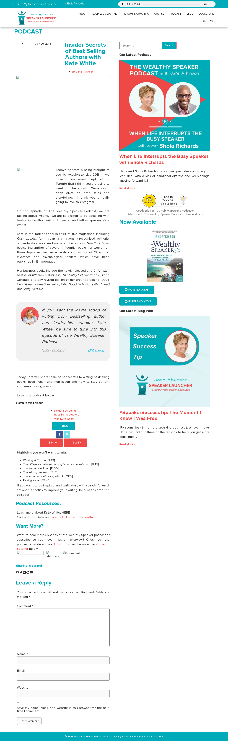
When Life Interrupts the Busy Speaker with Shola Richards (164, 159)
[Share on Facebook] (59, 434)
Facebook (57, 517)
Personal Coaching (136, 13)
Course (159, 13)
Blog (190, 13)
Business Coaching (105, 13)
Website (22, 687)
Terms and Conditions (151, 736)
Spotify (77, 442)
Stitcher (53, 442)
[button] (17, 573)
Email (22, 671)
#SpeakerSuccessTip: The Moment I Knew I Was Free (160, 415)
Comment (25, 606)
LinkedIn (86, 517)
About (83, 13)
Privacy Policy (121, 736)
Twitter (71, 517)
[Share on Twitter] (67, 434)
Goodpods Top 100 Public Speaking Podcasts (165, 210)
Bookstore (206, 13)
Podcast (175, 13)
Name (22, 654)
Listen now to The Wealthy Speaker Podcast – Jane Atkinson (164, 214)
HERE (58, 544)
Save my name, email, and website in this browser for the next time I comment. (63, 709)
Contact (209, 20)
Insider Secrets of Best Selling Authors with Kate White (66, 415)
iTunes (101, 544)
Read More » (127, 188)
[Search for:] (140, 45)
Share (64, 425)
